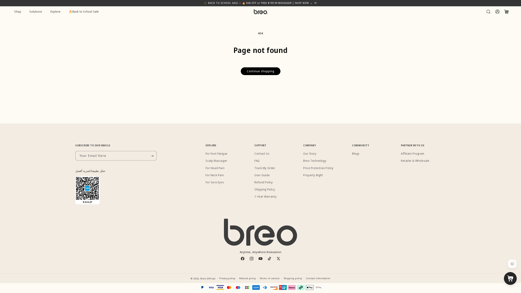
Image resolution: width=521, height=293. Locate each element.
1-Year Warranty (265, 197)
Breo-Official (208, 278)
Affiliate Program (412, 154)
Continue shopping (260, 71)
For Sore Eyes (215, 182)
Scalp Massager (216, 161)
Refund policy (247, 278)
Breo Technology (314, 161)
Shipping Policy (264, 189)
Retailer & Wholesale (415, 161)
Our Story (309, 154)
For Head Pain (215, 168)
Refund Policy (263, 182)
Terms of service (270, 278)
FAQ (257, 161)
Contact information (318, 278)
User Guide (262, 175)
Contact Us (261, 154)
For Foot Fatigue (217, 154)
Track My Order (264, 168)
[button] (488, 11)
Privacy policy (227, 278)
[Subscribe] (152, 156)
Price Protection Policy (318, 168)
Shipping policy (293, 278)
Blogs (356, 154)
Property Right (313, 175)
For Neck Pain (215, 175)
